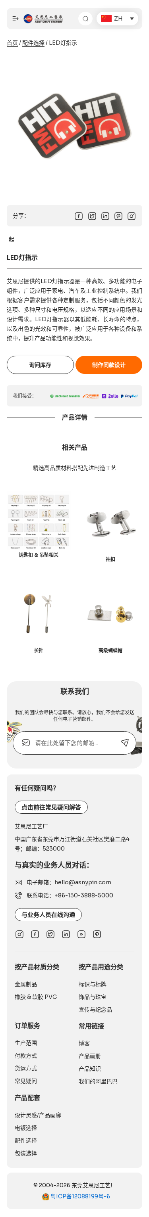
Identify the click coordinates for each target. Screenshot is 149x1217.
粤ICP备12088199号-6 (79, 1196)
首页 (12, 42)
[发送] (124, 743)
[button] (117, 18)
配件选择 (33, 42)
